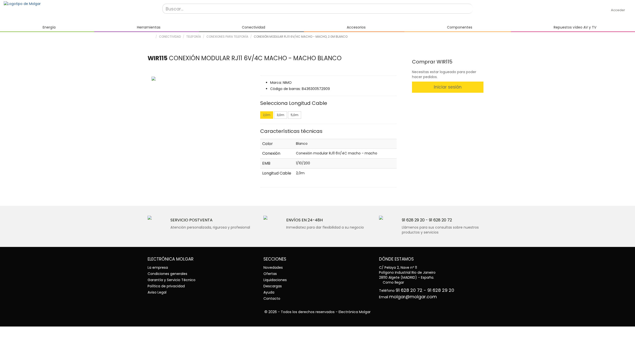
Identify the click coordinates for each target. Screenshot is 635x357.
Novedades (273, 267)
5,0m (294, 115)
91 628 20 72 (440, 220)
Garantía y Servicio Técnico (171, 279)
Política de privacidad (166, 286)
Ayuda (268, 292)
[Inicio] (79, 3)
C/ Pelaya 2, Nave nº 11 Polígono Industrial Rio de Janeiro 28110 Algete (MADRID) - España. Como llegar (407, 275)
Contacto (271, 298)
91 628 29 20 (413, 220)
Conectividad (170, 36)
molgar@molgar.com (413, 297)
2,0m (266, 115)
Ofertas (270, 273)
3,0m (280, 115)
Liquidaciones (275, 279)
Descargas (272, 286)
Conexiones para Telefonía (227, 36)
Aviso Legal (157, 292)
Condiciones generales (167, 273)
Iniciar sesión (448, 87)
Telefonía (193, 36)
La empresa (158, 267)
